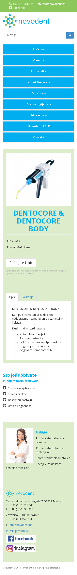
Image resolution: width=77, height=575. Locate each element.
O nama (38, 60)
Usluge (41, 432)
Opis (12, 297)
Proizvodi (38, 71)
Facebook (19, 8)
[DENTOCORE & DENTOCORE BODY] (38, 179)
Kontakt (38, 137)
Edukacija (37, 115)
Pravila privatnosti (17, 531)
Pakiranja (27, 297)
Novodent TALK (39, 126)
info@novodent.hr (53, 4)
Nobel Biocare (37, 82)
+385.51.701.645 (23, 4)
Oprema (38, 93)
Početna (38, 49)
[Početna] (27, 20)
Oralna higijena (37, 104)
